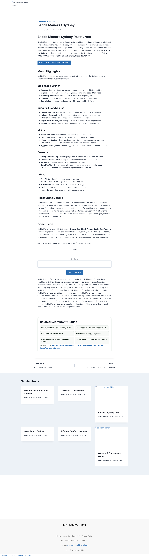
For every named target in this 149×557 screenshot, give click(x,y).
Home (59, 536)
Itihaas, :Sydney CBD (108, 412)
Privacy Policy (87, 536)
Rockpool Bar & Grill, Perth (52, 334)
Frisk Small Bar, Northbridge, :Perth (56, 328)
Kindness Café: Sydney (43, 365)
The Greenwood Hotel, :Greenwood (91, 328)
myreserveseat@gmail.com (77, 545)
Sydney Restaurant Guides (63, 345)
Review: (74, 259)
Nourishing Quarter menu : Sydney (101, 365)
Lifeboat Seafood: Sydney (74, 431)
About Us (67, 536)
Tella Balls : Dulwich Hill (72, 390)
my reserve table (45, 30)
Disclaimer (83, 540)
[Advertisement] (74, 493)
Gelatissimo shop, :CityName (88, 334)
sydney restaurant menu (47, 21)
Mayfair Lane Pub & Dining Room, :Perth (55, 340)
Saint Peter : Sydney (34, 431)
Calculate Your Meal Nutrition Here (54, 63)
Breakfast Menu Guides (50, 348)
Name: (74, 249)
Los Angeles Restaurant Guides (89, 345)
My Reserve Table (74, 524)
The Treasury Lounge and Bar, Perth (91, 339)
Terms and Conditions (70, 540)
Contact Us (77, 536)
